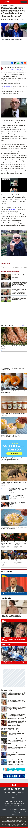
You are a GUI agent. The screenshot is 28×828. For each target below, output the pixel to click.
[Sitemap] (23, 789)
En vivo (24, 2)
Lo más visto (6, 690)
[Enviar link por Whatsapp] (18, 63)
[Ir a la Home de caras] (6, 2)
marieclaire (14, 598)
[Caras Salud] (14, 771)
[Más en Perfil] (9, 572)
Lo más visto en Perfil (10, 729)
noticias (14, 576)
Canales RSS (5, 809)
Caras (15, 801)
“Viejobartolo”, (12, 209)
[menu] (2, 2)
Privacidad (4, 812)
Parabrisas (17, 795)
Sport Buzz (8, 806)
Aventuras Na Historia (10, 803)
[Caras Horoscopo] (14, 777)
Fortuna (4, 795)
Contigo (20, 801)
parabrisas (14, 645)
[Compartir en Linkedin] (22, 63)
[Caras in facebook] (9, 789)
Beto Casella (15, 267)
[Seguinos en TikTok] (16, 789)
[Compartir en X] (15, 63)
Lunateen (23, 795)
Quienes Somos (14, 809)
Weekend (9, 795)
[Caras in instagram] (5, 789)
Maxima (20, 806)
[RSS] (19, 789)
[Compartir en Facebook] (12, 63)
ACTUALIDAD (4, 5)
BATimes (14, 797)
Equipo (10, 812)
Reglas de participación (20, 812)
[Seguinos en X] (12, 789)
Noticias (14, 792)
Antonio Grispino (5, 267)
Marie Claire (21, 792)
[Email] (25, 63)
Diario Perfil (7, 792)
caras (14, 621)
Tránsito (14, 814)
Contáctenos (23, 809)
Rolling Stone (20, 803)
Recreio (15, 806)
